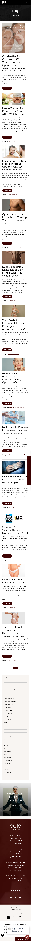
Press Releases (8, 766)
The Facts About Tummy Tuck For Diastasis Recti (12, 630)
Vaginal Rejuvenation (10, 778)
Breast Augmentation (10, 689)
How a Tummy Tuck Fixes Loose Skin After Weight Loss (13, 111)
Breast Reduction (9, 704)
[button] (2, 935)
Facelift (6, 722)
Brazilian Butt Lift (9, 686)
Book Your (15, 796)
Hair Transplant (8, 728)
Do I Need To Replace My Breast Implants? (15, 428)
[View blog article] (13, 38)
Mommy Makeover (9, 748)
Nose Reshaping (8, 757)
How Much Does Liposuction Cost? (13, 581)
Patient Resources (9, 760)
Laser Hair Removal (9, 736)
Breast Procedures (9, 698)
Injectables (7, 731)
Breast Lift (7, 695)
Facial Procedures (9, 725)
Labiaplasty (7, 733)
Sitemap (25, 913)
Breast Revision (8, 707)
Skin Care (6, 769)
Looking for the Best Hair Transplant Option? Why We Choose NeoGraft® (14, 165)
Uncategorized (8, 775)
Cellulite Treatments (9, 710)
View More (7, 88)
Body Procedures (8, 683)
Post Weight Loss (9, 763)
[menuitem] (11, 897)
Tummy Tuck (7, 772)
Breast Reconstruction (10, 701)
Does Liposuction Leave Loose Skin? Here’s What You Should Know (13, 271)
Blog (17, 15)
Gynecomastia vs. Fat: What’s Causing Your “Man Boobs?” (14, 217)
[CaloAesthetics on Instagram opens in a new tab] (11, 897)
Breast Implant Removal (11, 692)
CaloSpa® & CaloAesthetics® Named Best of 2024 (15, 529)
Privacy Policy (18, 913)
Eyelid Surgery (8, 719)
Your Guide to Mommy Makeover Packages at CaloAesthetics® (13, 325)
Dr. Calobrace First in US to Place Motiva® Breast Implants (15, 479)
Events (6, 716)
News (5, 754)
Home (13, 15)
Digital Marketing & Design (17, 917)
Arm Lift (6, 681)
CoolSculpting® (8, 713)
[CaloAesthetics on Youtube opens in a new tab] (20, 897)
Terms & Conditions (8, 913)
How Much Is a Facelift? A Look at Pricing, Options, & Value (12, 378)
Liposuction (7, 742)
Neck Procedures (8, 751)
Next (15, 667)
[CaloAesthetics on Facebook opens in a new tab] (15, 897)
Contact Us (15, 805)
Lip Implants (7, 739)
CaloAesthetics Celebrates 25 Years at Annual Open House (12, 61)
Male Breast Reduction (10, 745)
